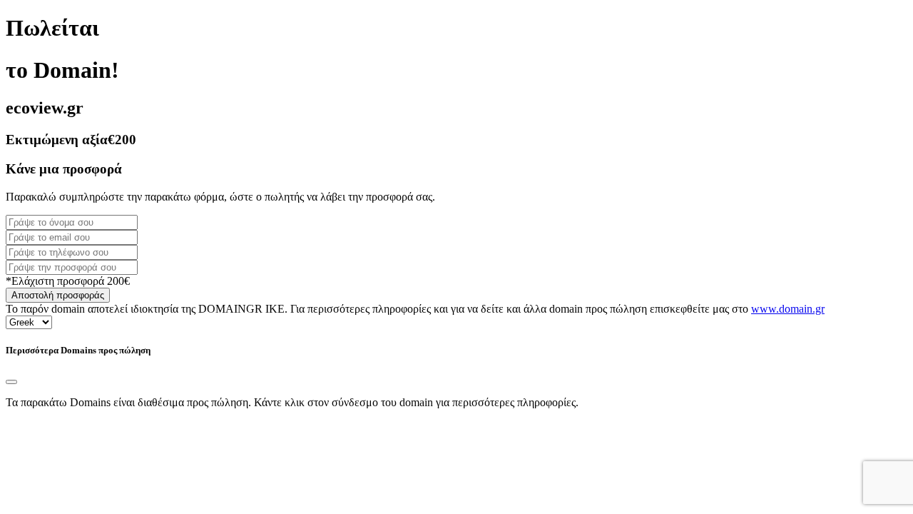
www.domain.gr (788, 309)
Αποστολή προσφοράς (57, 295)
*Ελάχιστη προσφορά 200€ (68, 281)
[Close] (11, 382)
